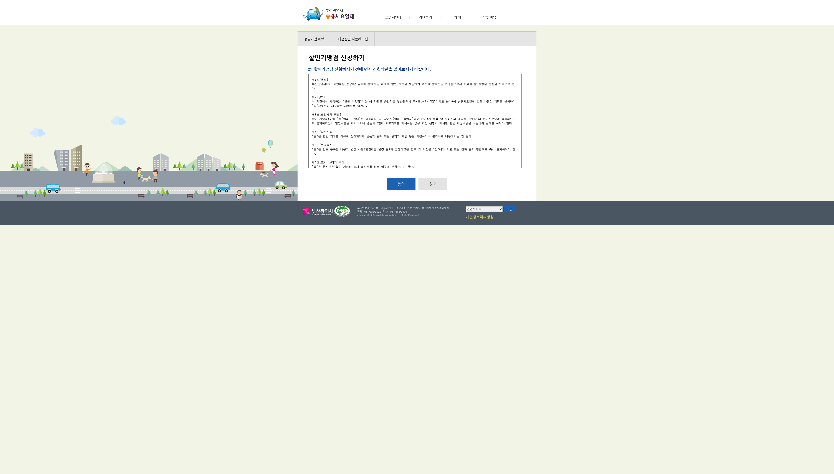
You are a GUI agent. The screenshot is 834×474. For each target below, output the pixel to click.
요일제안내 (393, 17)
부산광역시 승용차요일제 (330, 13)
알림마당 (489, 17)
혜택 (457, 17)
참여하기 (425, 17)
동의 (401, 184)
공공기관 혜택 (314, 39)
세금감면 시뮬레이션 (353, 39)
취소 (433, 184)
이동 (509, 209)
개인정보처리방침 (480, 217)
